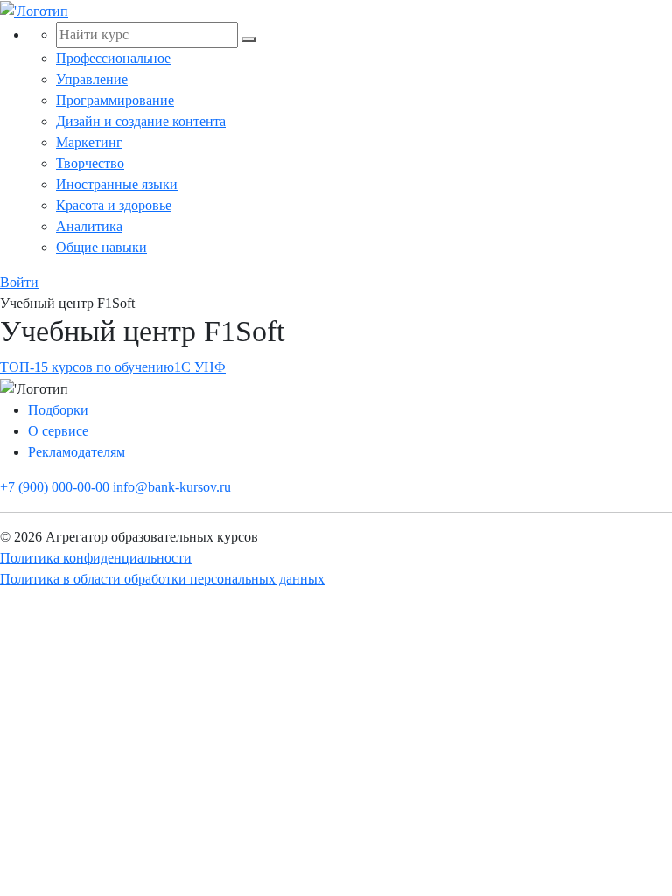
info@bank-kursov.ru (172, 487)
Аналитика (89, 226)
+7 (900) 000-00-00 (54, 487)
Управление (92, 79)
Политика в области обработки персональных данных (162, 578)
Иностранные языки (117, 184)
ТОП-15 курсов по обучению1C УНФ (113, 367)
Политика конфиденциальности (96, 557)
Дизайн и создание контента (141, 121)
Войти (19, 282)
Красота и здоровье (114, 205)
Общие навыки (101, 247)
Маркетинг (89, 142)
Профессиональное (113, 58)
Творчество (90, 163)
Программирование (115, 100)
